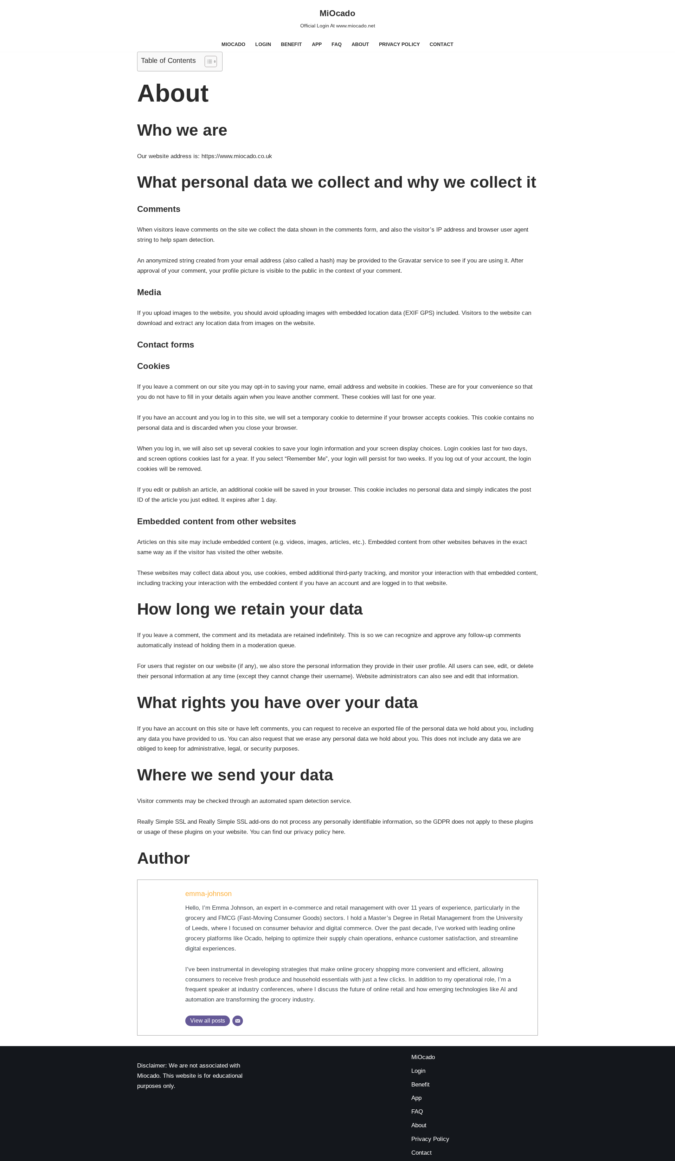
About (360, 44)
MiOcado (233, 44)
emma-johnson (208, 893)
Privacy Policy (399, 44)
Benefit (291, 44)
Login (263, 44)
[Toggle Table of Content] (207, 61)
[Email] (237, 1021)
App (317, 44)
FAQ (337, 44)
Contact (442, 44)
